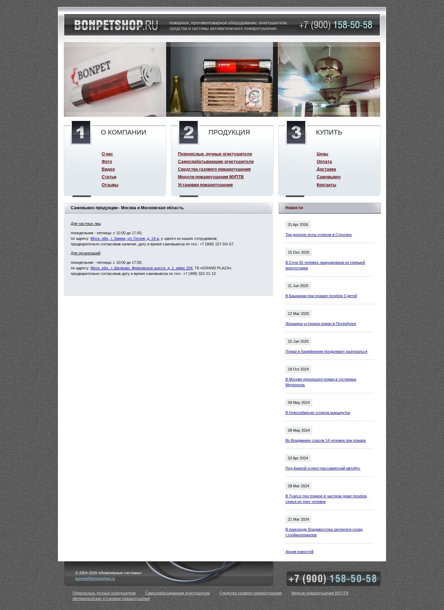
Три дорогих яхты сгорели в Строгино (318, 235)
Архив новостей (299, 552)
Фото (107, 161)
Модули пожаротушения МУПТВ (211, 176)
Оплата (324, 161)
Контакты (326, 184)
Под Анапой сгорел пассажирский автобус (322, 468)
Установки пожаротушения (205, 184)
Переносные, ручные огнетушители (215, 154)
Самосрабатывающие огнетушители (216, 161)
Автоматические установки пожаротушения (111, 598)
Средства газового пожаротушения (214, 169)
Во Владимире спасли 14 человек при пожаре (325, 440)
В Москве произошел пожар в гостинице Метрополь (320, 382)
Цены (322, 154)
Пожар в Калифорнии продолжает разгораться (326, 351)
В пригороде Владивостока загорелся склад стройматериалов (323, 532)
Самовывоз (329, 176)
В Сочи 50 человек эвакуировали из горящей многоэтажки (325, 265)
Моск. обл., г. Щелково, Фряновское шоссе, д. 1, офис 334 (142, 268)
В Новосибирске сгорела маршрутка (317, 412)
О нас (107, 154)
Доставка (326, 169)
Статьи (109, 176)
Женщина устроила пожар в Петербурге (320, 324)
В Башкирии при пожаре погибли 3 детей (321, 296)
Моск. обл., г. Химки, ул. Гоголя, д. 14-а (125, 238)
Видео (108, 169)
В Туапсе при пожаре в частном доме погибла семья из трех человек (326, 499)
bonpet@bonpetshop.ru (95, 578)
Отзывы (110, 184)
